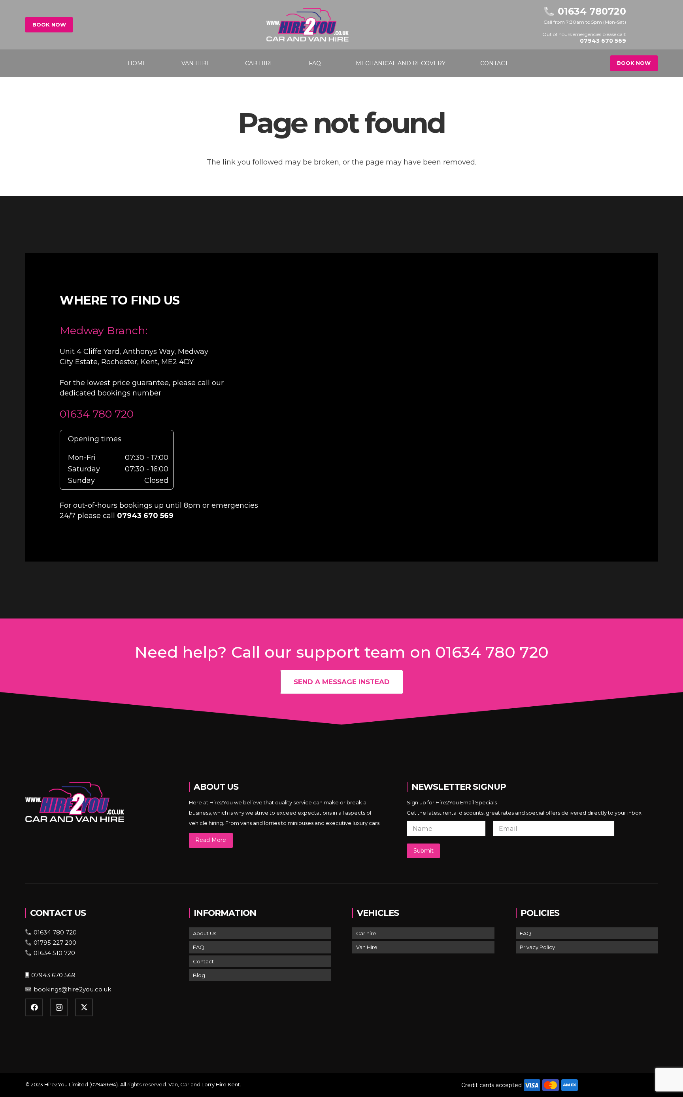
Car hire (366, 933)
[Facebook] (34, 1007)
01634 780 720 (97, 413)
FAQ (198, 947)
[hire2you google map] (470, 405)
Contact (203, 961)
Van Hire (366, 947)
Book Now (49, 24)
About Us (204, 933)
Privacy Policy (537, 947)
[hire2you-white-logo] (307, 25)
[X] (84, 1007)
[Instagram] (59, 1007)
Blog (199, 975)
